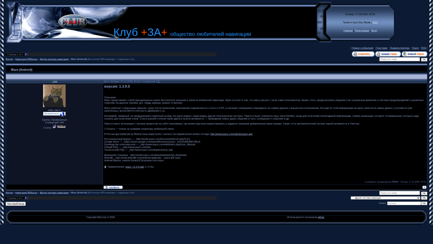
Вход (374, 30)
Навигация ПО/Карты (26, 59)
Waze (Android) (79, 59)
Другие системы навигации (54, 59)
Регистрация (362, 30)
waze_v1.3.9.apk (134, 166)
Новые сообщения (362, 48)
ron (54, 81)
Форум (9, 59)
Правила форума (400, 48)
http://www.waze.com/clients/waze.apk (231, 134)
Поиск (415, 48)
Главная (348, 30)
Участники (381, 48)
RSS (375, 22)
